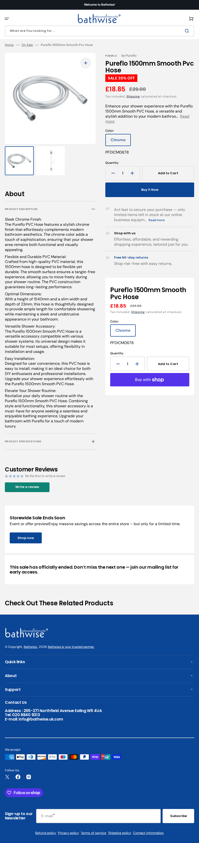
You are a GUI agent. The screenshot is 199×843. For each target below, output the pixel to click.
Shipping (133, 96)
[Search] (188, 31)
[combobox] (99, 31)
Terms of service (93, 833)
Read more (157, 220)
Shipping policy (119, 833)
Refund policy (45, 833)
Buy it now (149, 189)
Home (9, 45)
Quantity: (112, 163)
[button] (6, 18)
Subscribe (178, 816)
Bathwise (31, 647)
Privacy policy (68, 833)
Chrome (121, 141)
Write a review (27, 487)
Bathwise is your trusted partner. (71, 647)
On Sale (27, 45)
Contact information (148, 833)
